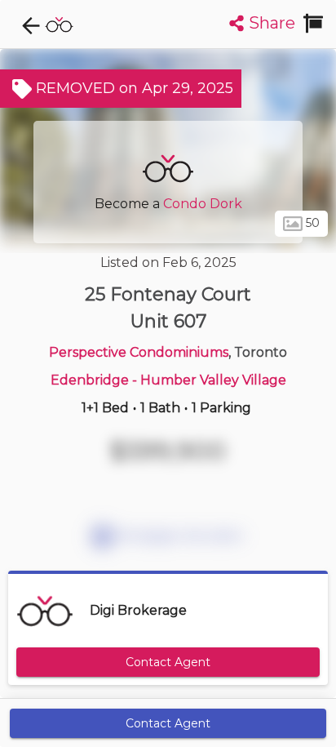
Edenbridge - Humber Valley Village (168, 380)
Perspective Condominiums (138, 352)
